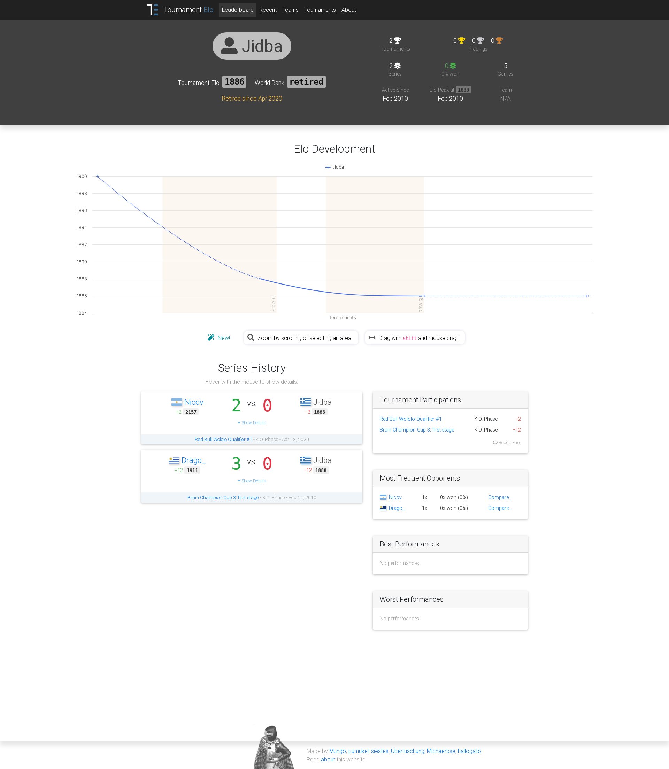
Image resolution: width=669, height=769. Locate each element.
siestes (380, 750)
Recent (268, 9)
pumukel (358, 750)
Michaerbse (441, 750)
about (328, 759)
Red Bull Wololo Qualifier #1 (223, 439)
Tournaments (320, 9)
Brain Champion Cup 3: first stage (223, 497)
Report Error (509, 442)
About (348, 9)
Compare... (500, 497)
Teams (290, 9)
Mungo (337, 750)
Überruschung (407, 750)
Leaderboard (238, 9)
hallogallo (469, 750)
